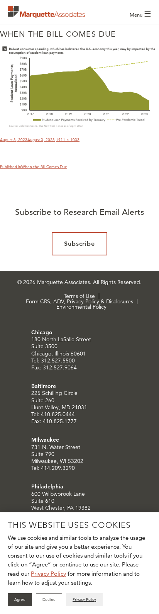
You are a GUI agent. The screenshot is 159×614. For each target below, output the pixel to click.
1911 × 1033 (68, 139)
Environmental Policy (81, 306)
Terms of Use (79, 296)
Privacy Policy (48, 573)
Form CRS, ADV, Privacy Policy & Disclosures (79, 301)
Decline (49, 599)
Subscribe (79, 243)
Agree (19, 599)
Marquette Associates (46, 12)
